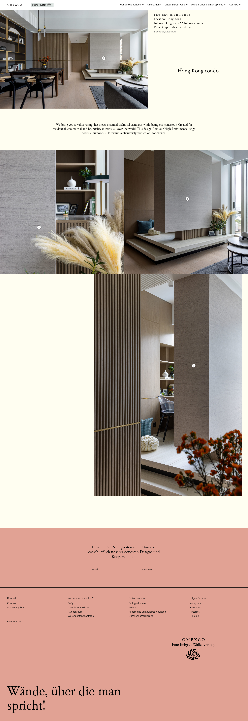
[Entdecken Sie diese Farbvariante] (103, 58)
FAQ (70, 603)
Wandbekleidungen (131, 4)
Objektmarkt (154, 4)
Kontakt (233, 4)
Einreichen (147, 569)
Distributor (171, 31)
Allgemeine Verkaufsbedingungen (147, 611)
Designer (159, 31)
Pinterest (194, 611)
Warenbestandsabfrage (81, 616)
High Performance (176, 129)
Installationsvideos (78, 607)
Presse (132, 607)
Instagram (195, 603)
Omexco (15, 4)
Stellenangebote (16, 607)
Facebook (194, 607)
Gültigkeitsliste (137, 603)
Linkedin (194, 616)
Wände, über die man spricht (207, 4)
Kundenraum (75, 611)
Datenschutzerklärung (141, 616)
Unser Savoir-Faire (175, 4)
